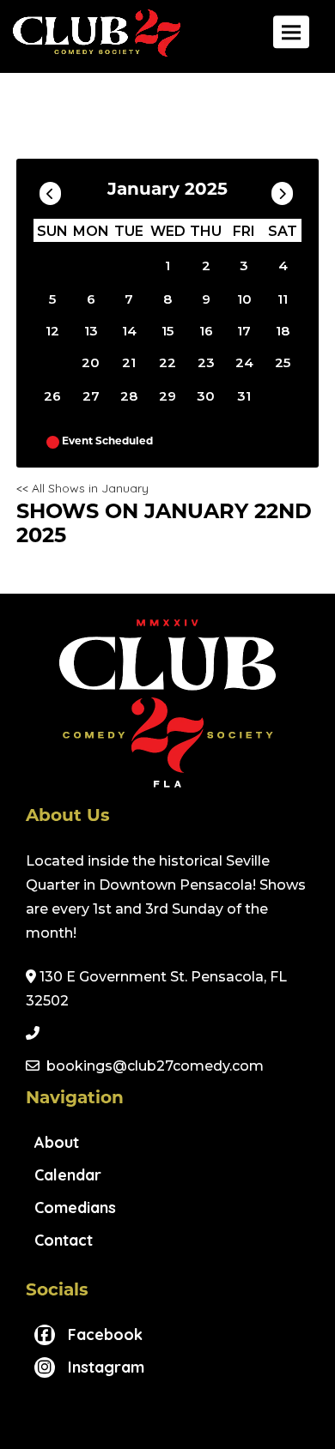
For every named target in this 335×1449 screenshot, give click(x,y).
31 (244, 396)
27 (91, 396)
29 (167, 396)
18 (282, 331)
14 (129, 331)
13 (91, 331)
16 (206, 331)
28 (128, 396)
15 (167, 331)
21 (129, 362)
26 (52, 396)
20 (91, 362)
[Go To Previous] (50, 189)
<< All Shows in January (82, 488)
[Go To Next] (282, 189)
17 (244, 331)
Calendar (67, 1175)
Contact (63, 1240)
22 (167, 362)
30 (206, 396)
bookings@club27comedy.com (155, 1066)
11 (282, 299)
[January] (129, 265)
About (56, 1142)
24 (244, 362)
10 (244, 299)
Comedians (75, 1207)
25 (282, 362)
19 (52, 359)
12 (52, 331)
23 (206, 362)
